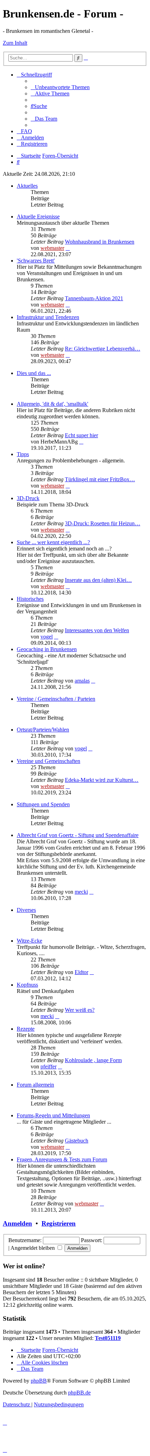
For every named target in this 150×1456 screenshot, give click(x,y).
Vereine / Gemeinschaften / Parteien (56, 699)
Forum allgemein (35, 1085)
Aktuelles (27, 186)
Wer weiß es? (80, 1010)
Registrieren (59, 1223)
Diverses (26, 910)
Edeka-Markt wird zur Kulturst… (101, 780)
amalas (82, 681)
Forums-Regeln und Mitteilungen (53, 1115)
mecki (81, 892)
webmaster (52, 248)
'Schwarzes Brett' (36, 261)
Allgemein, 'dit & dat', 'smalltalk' (52, 404)
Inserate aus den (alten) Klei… (98, 580)
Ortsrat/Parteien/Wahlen (43, 730)
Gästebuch (76, 1141)
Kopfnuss (27, 985)
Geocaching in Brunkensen (47, 649)
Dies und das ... (34, 373)
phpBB (39, 1381)
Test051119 (108, 1338)
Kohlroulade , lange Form (93, 1060)
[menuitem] (60, 87)
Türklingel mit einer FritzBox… (100, 479)
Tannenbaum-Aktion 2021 (94, 298)
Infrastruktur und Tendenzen (48, 317)
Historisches (30, 599)
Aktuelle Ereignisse (38, 216)
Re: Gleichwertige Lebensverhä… (102, 349)
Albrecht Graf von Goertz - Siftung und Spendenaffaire (77, 835)
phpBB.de (79, 1393)
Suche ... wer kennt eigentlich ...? (53, 542)
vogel (46, 637)
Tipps (23, 454)
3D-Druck (28, 498)
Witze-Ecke (29, 941)
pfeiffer (48, 1066)
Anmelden (17, 1223)
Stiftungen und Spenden (43, 804)
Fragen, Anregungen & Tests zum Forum (62, 1159)
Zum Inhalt (15, 43)
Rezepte (26, 1029)
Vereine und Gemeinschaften (48, 761)
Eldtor (81, 972)
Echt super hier (81, 435)
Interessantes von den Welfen (97, 630)
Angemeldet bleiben (33, 1248)
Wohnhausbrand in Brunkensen (99, 242)
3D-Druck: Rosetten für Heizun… (102, 523)
